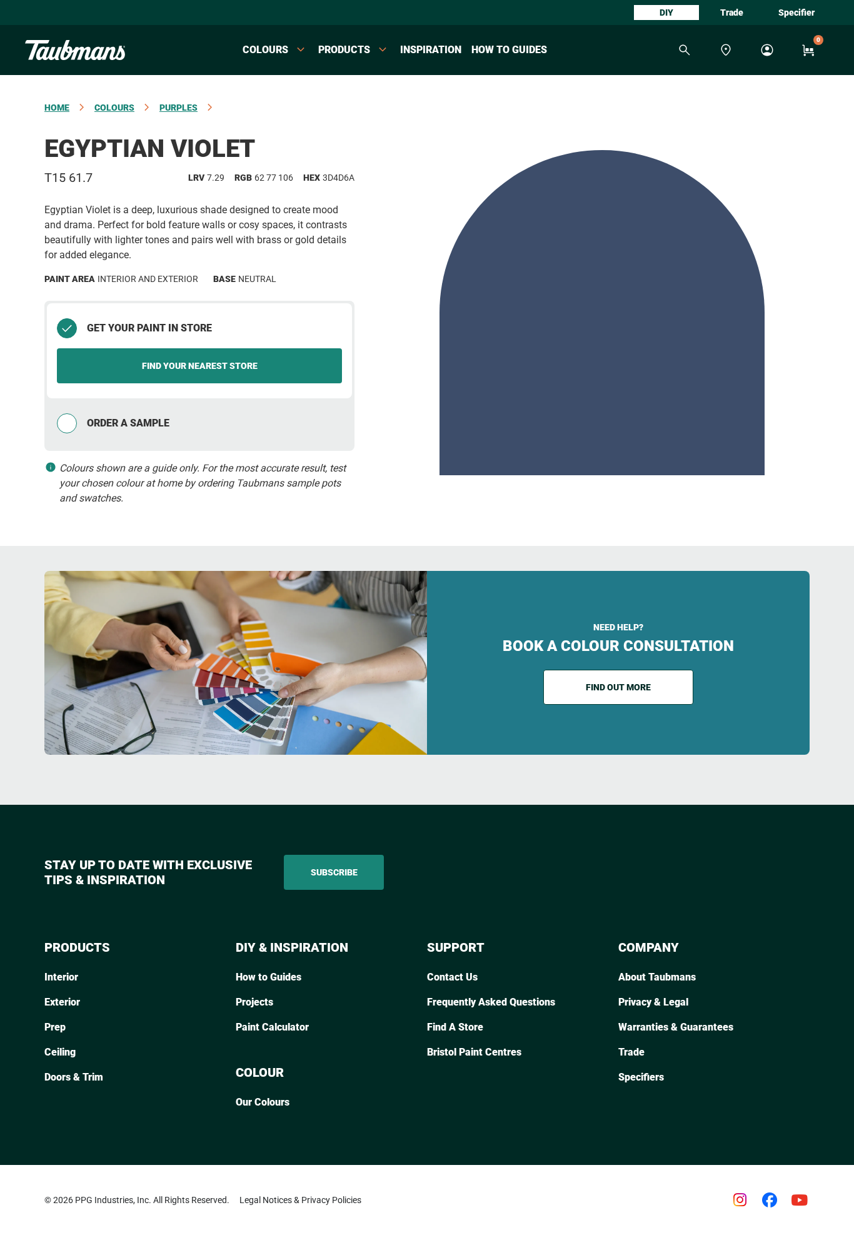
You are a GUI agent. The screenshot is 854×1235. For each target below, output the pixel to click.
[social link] (740, 1200)
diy (666, 13)
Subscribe (334, 872)
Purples (178, 108)
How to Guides (509, 50)
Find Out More (618, 687)
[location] (726, 50)
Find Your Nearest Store (200, 366)
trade (731, 13)
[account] (767, 50)
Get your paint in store (149, 328)
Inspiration (430, 50)
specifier (796, 13)
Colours (114, 108)
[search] (685, 50)
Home (56, 108)
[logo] (75, 50)
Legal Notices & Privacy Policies (300, 1200)
